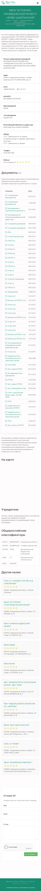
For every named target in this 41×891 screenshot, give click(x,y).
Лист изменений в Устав (16, 388)
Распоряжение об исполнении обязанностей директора (15, 217)
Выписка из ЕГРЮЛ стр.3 (16, 300)
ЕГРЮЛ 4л (11, 241)
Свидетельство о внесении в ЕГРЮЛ (12, 407)
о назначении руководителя (11, 203)
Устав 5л (10, 262)
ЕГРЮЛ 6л (11, 253)
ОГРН (9, 401)
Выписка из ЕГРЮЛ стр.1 (16, 339)
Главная (8, 20)
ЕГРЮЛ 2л (11, 288)
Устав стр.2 (11, 305)
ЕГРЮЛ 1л (11, 258)
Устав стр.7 (11, 322)
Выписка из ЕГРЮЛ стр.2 (16, 334)
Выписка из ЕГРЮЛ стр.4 (16, 317)
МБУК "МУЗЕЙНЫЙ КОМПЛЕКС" (18, 762)
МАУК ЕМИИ (9, 645)
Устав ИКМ (11, 365)
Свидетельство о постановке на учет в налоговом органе (13, 358)
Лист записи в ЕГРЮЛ (15, 425)
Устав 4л (10, 245)
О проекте (31, 881)
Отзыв (5, 824)
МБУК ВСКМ (9, 663)
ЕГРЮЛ (10, 380)
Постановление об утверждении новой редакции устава (13, 345)
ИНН (9, 232)
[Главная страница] (8, 3)
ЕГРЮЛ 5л (11, 249)
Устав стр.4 (11, 352)
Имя (5, 806)
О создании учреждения (16, 224)
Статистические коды (15, 236)
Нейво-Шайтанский (19, 22)
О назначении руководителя (11, 196)
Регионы (15, 20)
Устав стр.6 (11, 313)
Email (5, 814)
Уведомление (12, 292)
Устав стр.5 (11, 330)
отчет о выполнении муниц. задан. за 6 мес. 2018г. (14, 395)
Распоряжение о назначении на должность (15, 209)
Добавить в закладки (21, 883)
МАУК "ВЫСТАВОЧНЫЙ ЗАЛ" (16, 725)
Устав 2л (10, 275)
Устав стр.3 (11, 309)
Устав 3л (10, 270)
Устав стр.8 (11, 326)
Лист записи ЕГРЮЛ (14, 369)
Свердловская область (26, 20)
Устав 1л (10, 283)
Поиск (17, 881)
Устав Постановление (15, 279)
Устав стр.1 (11, 296)
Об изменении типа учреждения (13, 374)
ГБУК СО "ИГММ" (11, 744)
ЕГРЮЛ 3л (11, 266)
